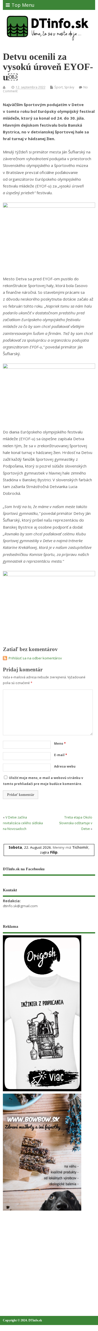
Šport (58, 87)
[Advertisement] (42, 1252)
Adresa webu (65, 766)
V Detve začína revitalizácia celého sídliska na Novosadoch (23, 823)
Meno (60, 743)
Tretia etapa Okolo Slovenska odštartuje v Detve (75, 823)
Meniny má (70, 847)
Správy (69, 87)
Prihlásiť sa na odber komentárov (35, 658)
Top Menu (22, 5)
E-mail (60, 755)
